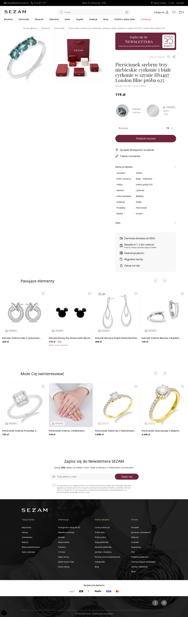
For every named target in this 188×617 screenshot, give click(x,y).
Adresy (25, 532)
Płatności (135, 537)
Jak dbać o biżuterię (103, 552)
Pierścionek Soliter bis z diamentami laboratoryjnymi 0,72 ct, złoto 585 (114, 430)
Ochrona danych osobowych (143, 562)
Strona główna (30, 28)
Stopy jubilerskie (102, 542)
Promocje (146, 19)
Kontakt (180, 3)
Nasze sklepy (160, 3)
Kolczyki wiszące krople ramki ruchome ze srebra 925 (116, 338)
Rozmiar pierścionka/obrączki (107, 557)
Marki (67, 19)
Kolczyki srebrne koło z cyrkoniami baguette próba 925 (21, 338)
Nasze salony (63, 566)
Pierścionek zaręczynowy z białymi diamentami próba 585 (160, 430)
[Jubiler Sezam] (15, 12)
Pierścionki (24, 19)
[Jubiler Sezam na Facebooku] (155, 603)
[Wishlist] (173, 12)
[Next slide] (164, 281)
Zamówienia (27, 537)
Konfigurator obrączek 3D (69, 527)
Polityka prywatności (139, 557)
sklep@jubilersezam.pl (18, 3)
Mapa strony (63, 557)
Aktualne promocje (66, 532)
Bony (105, 19)
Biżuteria (8, 19)
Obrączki (39, 19)
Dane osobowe (28, 552)
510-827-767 (40, 3)
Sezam (139, 213)
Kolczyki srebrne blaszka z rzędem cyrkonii (160, 338)
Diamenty (54, 19)
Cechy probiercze (102, 527)
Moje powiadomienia (31, 547)
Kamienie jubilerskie (103, 547)
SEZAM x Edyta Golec (124, 19)
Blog (97, 566)
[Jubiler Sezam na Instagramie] (164, 603)
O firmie (61, 552)
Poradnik (135, 527)
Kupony (25, 542)
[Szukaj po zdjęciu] (126, 12)
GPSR (133, 571)
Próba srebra (100, 537)
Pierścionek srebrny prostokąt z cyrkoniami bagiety (19, 430)
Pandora (62, 547)
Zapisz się (126, 476)
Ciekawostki (100, 562)
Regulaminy (136, 547)
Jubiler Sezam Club (66, 562)
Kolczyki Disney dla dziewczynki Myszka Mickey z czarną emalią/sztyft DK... (70, 338)
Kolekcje (93, 19)
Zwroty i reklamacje (139, 566)
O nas (171, 3)
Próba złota (100, 532)
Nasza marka (63, 542)
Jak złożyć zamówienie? (141, 532)
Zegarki (79, 19)
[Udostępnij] (174, 56)
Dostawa (135, 542)
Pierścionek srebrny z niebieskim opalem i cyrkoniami (66, 430)
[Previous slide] (156, 281)
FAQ (133, 552)
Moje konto (26, 527)
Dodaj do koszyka (146, 138)
